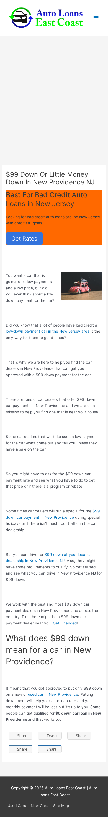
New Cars (39, 805)
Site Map (61, 805)
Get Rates (24, 238)
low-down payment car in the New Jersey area (47, 331)
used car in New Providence (53, 694)
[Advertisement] (54, 93)
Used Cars (16, 805)
